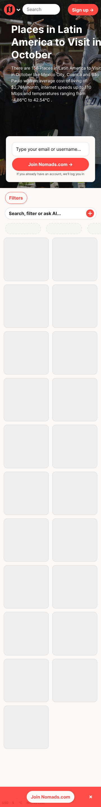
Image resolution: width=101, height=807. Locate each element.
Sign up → (83, 9)
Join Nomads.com (50, 797)
